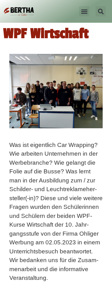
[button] (84, 11)
